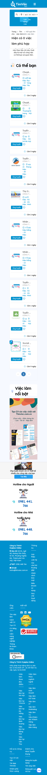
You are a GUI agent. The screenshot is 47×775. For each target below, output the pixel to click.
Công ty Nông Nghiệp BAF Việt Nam (27, 75)
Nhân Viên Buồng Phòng (27, 252)
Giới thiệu (33, 555)
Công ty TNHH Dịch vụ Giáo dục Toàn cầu (27, 105)
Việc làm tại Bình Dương (21, 720)
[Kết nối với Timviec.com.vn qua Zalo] (39, 770)
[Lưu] (24, 88)
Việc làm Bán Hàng (33, 726)
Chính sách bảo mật (33, 576)
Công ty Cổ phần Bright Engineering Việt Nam (27, 133)
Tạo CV (13, 625)
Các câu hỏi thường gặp (34, 566)
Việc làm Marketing (33, 708)
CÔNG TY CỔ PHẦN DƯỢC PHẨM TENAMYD (27, 285)
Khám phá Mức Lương (14, 770)
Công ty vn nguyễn (27, 224)
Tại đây (23, 477)
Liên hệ (34, 560)
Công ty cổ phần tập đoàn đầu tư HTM (27, 161)
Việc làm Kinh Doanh (32, 690)
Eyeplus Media (27, 346)
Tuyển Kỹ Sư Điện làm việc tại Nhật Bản (27, 130)
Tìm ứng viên (30, 766)
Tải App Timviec (13, 764)
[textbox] (27, 14)
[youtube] (30, 612)
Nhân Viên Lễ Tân (27, 221)
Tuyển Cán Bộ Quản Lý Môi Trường (27, 158)
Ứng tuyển (17, 88)
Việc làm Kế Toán (32, 697)
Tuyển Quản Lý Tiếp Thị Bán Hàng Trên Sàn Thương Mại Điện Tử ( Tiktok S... (27, 312)
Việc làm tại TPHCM (22, 701)
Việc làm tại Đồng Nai (21, 730)
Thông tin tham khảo (13, 646)
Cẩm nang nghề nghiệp (12, 637)
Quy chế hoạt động (33, 597)
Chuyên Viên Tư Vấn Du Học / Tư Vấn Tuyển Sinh (27, 102)
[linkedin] (25, 612)
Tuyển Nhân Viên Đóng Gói (27, 282)
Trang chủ (14, 33)
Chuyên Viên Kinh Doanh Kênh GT (27, 72)
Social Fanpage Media (27, 343)
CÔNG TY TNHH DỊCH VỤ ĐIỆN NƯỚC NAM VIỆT (27, 194)
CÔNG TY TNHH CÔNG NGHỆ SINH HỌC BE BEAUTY (27, 315)
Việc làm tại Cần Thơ (21, 740)
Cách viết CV (12, 621)
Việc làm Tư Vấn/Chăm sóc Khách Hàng (33, 717)
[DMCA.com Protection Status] (26, 621)
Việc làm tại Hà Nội (22, 693)
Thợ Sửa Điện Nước (27, 191)
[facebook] (22, 612)
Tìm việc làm (19, 33)
